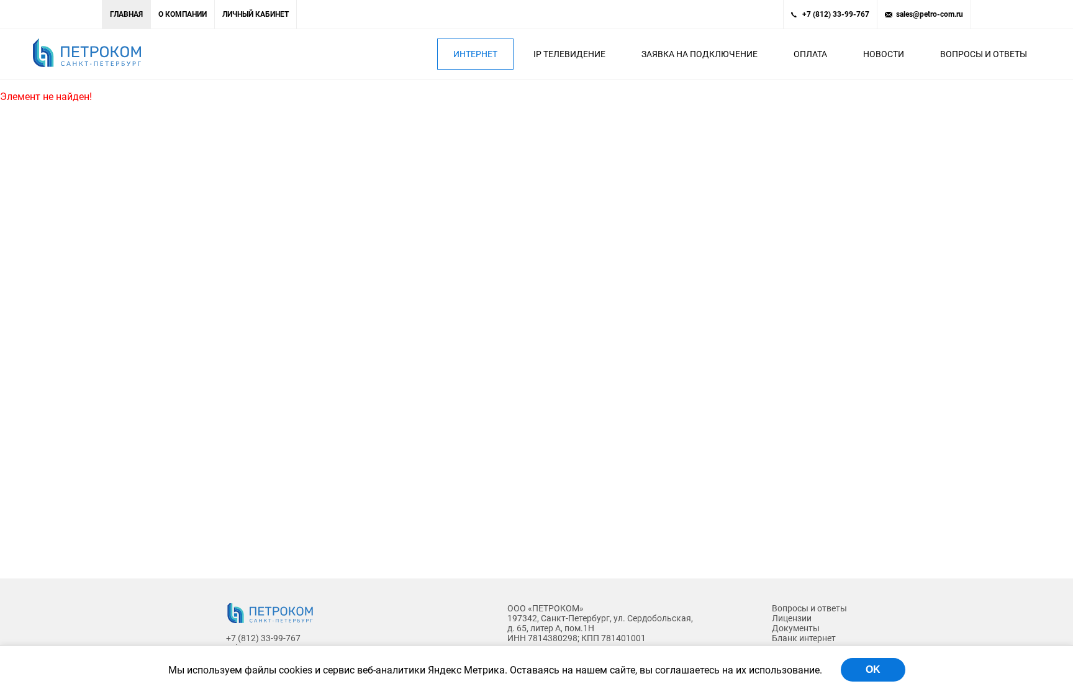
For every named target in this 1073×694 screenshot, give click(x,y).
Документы (796, 628)
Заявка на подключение (699, 54)
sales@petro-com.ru (929, 14)
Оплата (810, 54)
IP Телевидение (569, 54)
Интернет (475, 54)
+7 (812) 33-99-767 (835, 14)
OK (873, 669)
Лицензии (792, 618)
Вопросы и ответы (983, 54)
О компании (182, 14)
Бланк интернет (804, 638)
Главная (126, 14)
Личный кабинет (255, 14)
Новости (883, 54)
